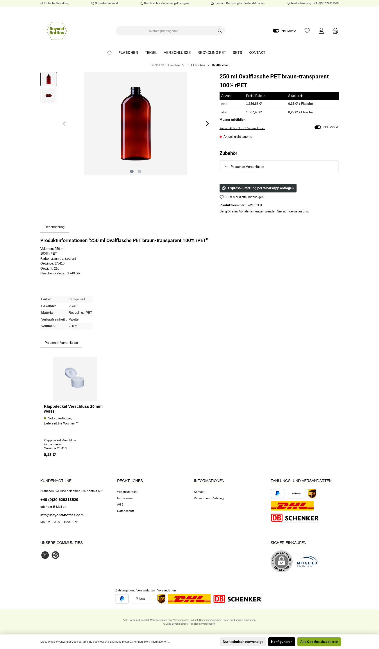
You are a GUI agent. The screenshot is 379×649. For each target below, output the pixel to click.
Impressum (125, 498)
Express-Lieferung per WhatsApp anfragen (261, 188)
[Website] (55, 555)
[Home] (112, 52)
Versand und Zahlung (209, 498)
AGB (120, 504)
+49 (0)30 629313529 (59, 499)
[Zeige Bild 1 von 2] (132, 171)
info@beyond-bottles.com (62, 515)
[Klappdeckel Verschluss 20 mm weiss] (75, 379)
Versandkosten (181, 620)
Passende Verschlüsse (247, 167)
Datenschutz (125, 511)
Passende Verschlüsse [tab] (61, 342)
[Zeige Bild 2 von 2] (139, 171)
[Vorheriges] (64, 123)
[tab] (54, 227)
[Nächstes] (207, 123)
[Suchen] (220, 30)
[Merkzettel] (307, 30)
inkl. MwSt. (284, 30)
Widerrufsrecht (127, 491)
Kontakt (199, 491)
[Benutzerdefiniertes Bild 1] (310, 564)
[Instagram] (45, 555)
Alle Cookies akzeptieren (319, 642)
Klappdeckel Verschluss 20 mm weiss (73, 408)
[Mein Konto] (321, 30)
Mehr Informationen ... (157, 641)
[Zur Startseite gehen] (56, 30)
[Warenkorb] (334, 30)
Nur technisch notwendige (243, 642)
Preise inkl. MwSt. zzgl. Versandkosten (242, 128)
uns (305, 211)
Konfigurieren (281, 642)
